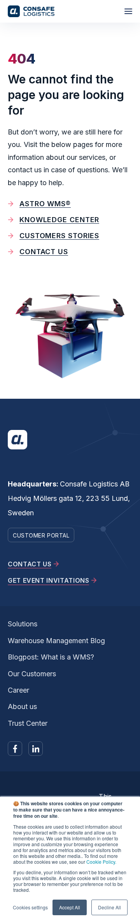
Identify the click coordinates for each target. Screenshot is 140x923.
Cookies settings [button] (30, 907)
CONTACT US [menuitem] (29, 564)
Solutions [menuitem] (22, 624)
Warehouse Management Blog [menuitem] (56, 641)
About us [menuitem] (22, 706)
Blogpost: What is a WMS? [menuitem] (51, 657)
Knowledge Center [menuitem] (59, 220)
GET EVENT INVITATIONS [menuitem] (48, 580)
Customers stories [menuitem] (59, 236)
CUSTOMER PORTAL (41, 535)
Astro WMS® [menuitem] (45, 204)
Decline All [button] (109, 907)
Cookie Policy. (101, 861)
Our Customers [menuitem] (32, 674)
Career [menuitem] (18, 690)
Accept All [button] (69, 907)
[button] (128, 11)
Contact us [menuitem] (43, 252)
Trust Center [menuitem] (27, 723)
